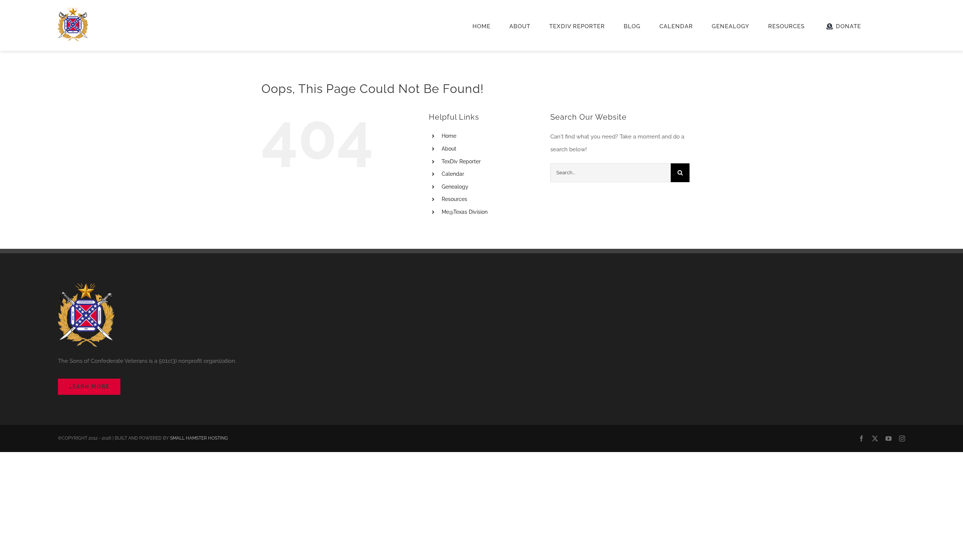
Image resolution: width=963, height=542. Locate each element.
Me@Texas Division (465, 212)
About (449, 149)
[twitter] (875, 438)
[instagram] (902, 438)
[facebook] (861, 438)
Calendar (453, 174)
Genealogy (455, 187)
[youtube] (889, 438)
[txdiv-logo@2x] (73, 10)
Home (449, 136)
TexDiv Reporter (461, 161)
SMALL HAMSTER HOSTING (199, 438)
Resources (454, 199)
